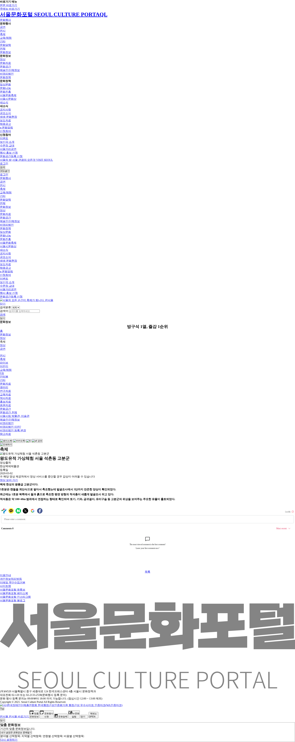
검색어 (4, 310)
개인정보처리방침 (11, 578)
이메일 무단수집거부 (12, 582)
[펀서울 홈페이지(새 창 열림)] (26, 300)
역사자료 (5, 398)
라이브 (4, 362)
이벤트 (4, 138)
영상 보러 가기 (9, 480)
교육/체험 (6, 37)
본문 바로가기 (8, 5)
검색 (2, 314)
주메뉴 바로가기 (10, 8)
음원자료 (5, 405)
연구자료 (5, 390)
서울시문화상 (8, 98)
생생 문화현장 (8, 116)
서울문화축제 (8, 95)
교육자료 (5, 394)
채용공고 (5, 124)
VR (2, 373)
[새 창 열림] (61, 705)
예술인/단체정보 (10, 70)
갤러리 (4, 387)
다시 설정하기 (8, 739)
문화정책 (5, 77)
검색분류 (5, 307)
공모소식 (5, 113)
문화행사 (5, 19)
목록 (147, 571)
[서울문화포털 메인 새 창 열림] (147, 687)
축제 (2, 34)
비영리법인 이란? (10, 426)
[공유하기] (0, 438)
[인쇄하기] (6, 445)
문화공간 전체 (8, 412)
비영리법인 (7, 73)
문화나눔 (5, 88)
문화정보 (5, 52)
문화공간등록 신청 (11, 156)
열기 (16, 732)
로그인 (4, 163)
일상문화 (5, 84)
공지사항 (5, 109)
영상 (2, 59)
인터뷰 (4, 376)
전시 (2, 30)
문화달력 (5, 45)
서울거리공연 (8, 149)
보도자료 (5, 120)
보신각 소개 (7, 141)
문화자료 (5, 63)
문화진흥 (5, 91)
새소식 (4, 102)
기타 (2, 41)
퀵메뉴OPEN (93, 715)
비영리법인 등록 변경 (13, 430)
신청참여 (5, 131)
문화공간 (5, 66)
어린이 (4, 366)
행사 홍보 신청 (9, 152)
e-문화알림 (6, 127)
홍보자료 (5, 401)
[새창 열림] (6, 441)
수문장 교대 (7, 145)
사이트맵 (5, 586)
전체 (2, 48)
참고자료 (5, 434)
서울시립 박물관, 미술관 (14, 416)
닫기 (2, 303)
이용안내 (5, 575)
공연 (2, 27)
